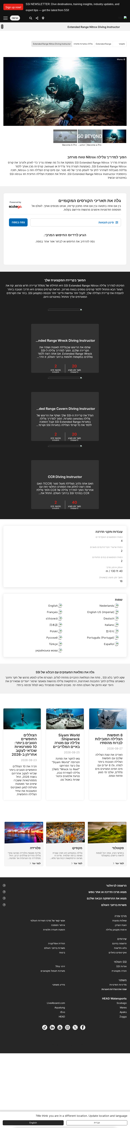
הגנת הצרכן (121, 925)
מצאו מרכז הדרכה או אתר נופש (108, 892)
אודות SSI (121, 966)
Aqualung (60, 1007)
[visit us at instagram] (69, 1027)
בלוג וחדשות (120, 947)
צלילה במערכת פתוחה (83, 44)
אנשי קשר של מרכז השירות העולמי (47, 920)
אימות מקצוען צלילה (116, 929)
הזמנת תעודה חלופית (54, 929)
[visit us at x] (76, 1027)
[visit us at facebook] (84, 1027)
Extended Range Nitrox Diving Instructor (52, 44)
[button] (13, 7)
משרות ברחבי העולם (114, 905)
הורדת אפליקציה (56, 943)
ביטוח (62, 952)
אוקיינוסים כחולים (118, 952)
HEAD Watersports (114, 998)
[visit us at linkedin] (53, 1027)
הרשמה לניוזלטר (116, 885)
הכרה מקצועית (119, 970)
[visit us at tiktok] (46, 1027)
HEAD (62, 1016)
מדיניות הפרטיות (118, 984)
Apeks (123, 1012)
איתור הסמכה (58, 925)
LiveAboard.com (56, 1002)
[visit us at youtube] (61, 1027)
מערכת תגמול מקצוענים (53, 970)
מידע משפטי (58, 984)
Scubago (122, 1002)
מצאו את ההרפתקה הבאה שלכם (107, 898)
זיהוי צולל (60, 966)
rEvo (62, 1012)
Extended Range (103, 44)
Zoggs (123, 1016)
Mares (123, 1007)
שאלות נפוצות (119, 920)
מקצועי (122, 44)
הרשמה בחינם (119, 943)
